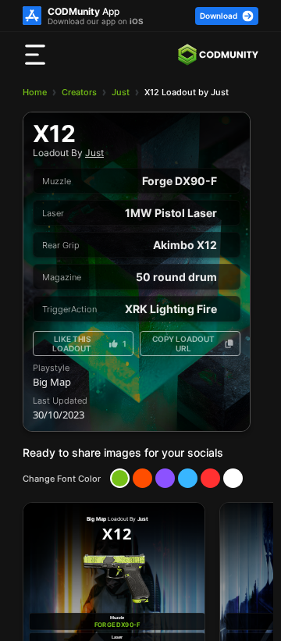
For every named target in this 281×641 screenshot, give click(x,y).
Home (35, 92)
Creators (79, 92)
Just (121, 92)
